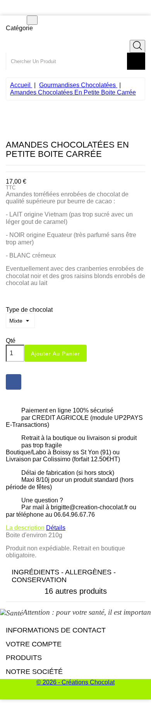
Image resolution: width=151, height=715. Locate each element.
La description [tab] (25, 527)
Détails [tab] (55, 527)
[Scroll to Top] (75, 695)
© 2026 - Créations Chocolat (75, 682)
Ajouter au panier (55, 354)
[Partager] (13, 382)
